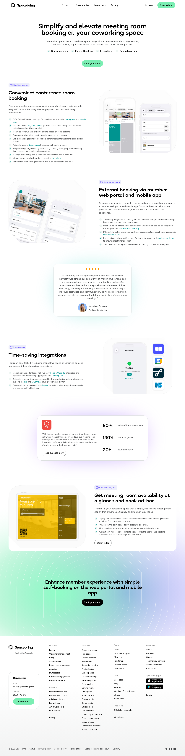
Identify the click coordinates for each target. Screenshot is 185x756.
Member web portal (58, 695)
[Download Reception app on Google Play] (154, 686)
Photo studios (88, 669)
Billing (51, 657)
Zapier (45, 385)
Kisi (25, 382)
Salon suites (87, 661)
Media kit (150, 653)
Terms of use (76, 749)
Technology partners (155, 661)
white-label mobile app (129, 228)
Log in (149, 695)
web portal (70, 119)
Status (32, 749)
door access (34, 145)
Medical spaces (89, 680)
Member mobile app (58, 692)
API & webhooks (56, 707)
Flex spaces (87, 654)
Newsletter (119, 699)
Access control (56, 661)
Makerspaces (88, 673)
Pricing (114, 5)
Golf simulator (88, 710)
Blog (116, 683)
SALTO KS (36, 382)
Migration (118, 657)
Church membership (91, 718)
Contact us (151, 668)
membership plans (111, 234)
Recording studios (90, 665)
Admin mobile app (57, 699)
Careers (149, 657)
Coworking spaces (90, 650)
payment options (35, 125)
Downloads (119, 668)
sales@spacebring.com (23, 687)
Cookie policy (60, 749)
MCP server (54, 710)
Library (117, 695)
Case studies (82, 5)
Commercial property (91, 726)
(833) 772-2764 (20, 695)
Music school (87, 707)
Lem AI (52, 650)
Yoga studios (87, 684)
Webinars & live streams (124, 691)
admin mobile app (167, 238)
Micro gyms (87, 692)
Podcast (117, 687)
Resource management (59, 665)
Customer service (57, 680)
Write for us (119, 717)
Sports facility (88, 695)
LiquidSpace (57, 375)
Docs (116, 649)
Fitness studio (88, 699)
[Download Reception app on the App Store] (154, 680)
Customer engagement (59, 676)
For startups (119, 661)
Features (53, 645)
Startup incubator (89, 729)
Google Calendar (57, 373)
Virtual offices (88, 722)
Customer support (122, 653)
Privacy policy (44, 749)
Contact (149, 5)
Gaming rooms (88, 688)
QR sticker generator (123, 710)
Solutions (86, 645)
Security (116, 749)
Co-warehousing (89, 676)
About (149, 649)
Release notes (120, 665)
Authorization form (154, 665)
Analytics (53, 669)
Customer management (59, 654)
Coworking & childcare (92, 714)
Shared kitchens (89, 657)
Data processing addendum (97, 749)
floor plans (56, 158)
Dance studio (87, 703)
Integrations (54, 703)
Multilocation (54, 673)
